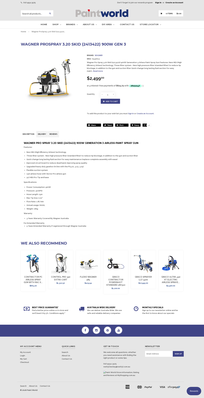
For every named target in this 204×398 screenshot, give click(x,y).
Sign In (158, 3)
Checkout (24, 362)
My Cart (23, 359)
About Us (88, 24)
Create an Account (174, 3)
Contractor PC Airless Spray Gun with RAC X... (33, 279)
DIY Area (107, 24)
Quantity (91, 94)
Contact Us (127, 24)
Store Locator (149, 24)
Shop (55, 24)
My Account (25, 352)
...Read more (97, 71)
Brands (70, 24)
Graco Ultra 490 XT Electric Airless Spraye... (170, 279)
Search (65, 352)
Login (22, 356)
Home (44, 24)
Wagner (99, 55)
